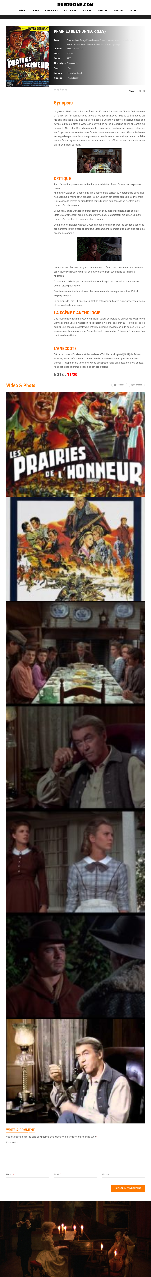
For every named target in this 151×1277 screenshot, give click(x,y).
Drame (35, 10)
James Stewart (113, 40)
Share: (132, 91)
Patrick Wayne (87, 44)
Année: (57, 58)
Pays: (56, 68)
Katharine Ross (73, 44)
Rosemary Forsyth (113, 44)
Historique (70, 10)
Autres (134, 10)
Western (118, 10)
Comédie (21, 10)
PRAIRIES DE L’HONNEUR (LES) (80, 31)
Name (10, 1174)
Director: (58, 48)
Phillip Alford (99, 44)
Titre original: (60, 63)
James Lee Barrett (75, 73)
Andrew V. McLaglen (75, 48)
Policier (87, 10)
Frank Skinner (72, 78)
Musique (58, 78)
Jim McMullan (127, 40)
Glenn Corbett (100, 40)
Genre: (57, 53)
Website (106, 1174)
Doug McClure (73, 40)
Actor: (57, 40)
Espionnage (51, 10)
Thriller (102, 10)
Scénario (58, 73)
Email (57, 1174)
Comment (12, 1142)
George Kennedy (86, 40)
